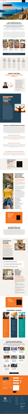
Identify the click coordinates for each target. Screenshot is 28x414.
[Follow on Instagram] (22, 408)
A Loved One (21, 383)
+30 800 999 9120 (7, 388)
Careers (9, 399)
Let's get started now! (18, 218)
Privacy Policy (10, 400)
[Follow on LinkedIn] (23, 408)
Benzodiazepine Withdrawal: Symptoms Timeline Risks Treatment (17, 404)
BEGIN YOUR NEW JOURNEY (7, 14)
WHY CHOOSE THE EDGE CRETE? (6, 258)
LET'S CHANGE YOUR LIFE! (23, 1)
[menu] (21, 1)
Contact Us (10, 402)
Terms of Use (10, 401)
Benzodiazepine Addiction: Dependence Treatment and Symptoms (16, 401)
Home (9, 398)
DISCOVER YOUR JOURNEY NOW (19, 302)
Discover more (5, 335)
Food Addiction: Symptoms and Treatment (16, 398)
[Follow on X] (24, 408)
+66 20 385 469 (21, 411)
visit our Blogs (13, 333)
